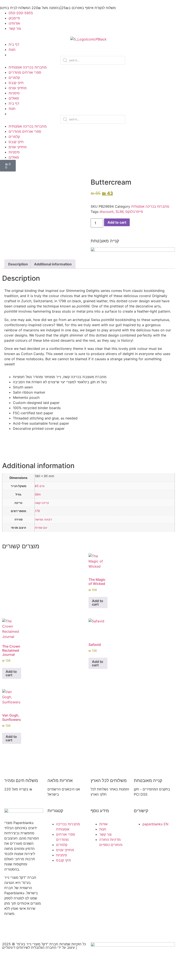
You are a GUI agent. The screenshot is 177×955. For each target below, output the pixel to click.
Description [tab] (18, 264)
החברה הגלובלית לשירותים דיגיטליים (29, 947)
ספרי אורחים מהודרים (25, 72)
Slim (38, 494)
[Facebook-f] (9, 929)
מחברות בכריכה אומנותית (28, 67)
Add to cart (116, 222)
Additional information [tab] (53, 264)
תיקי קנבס (16, 83)
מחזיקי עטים (18, 88)
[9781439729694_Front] (12, 225)
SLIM (119, 211)
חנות (12, 49)
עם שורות (41, 527)
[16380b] (16, 230)
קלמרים (14, 77)
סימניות (14, 93)
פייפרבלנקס (134, 211)
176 (37, 511)
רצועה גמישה (43, 519)
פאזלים (14, 98)
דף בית (14, 44)
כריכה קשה (42, 503)
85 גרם (39, 486)
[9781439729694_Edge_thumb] (19, 235)
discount (107, 211)
